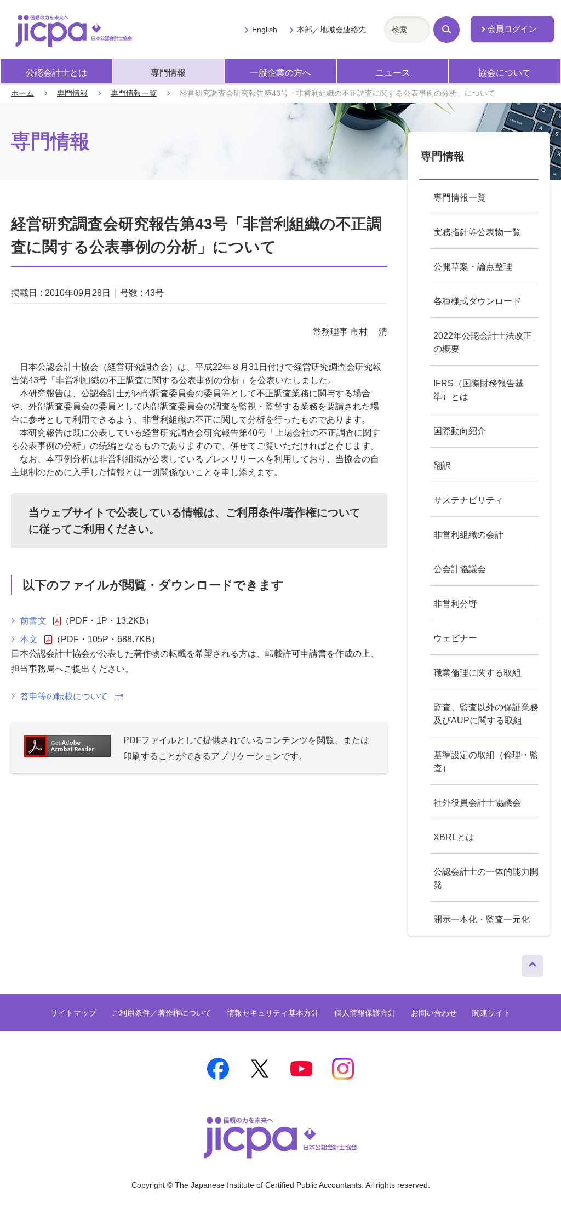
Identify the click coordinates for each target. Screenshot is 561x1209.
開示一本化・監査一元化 (481, 919)
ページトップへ (532, 963)
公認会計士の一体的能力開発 (486, 878)
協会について (504, 72)
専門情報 (168, 72)
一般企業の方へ (280, 72)
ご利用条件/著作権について (293, 512)
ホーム (22, 93)
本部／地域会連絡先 (331, 29)
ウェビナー (455, 638)
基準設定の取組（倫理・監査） (486, 761)
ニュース (392, 72)
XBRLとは (453, 837)
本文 (29, 639)
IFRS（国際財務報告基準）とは (478, 390)
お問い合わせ (434, 1012)
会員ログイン (512, 29)
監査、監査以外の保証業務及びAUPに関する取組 (486, 714)
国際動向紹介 (459, 431)
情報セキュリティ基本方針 (273, 1012)
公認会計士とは (56, 72)
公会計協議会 (459, 569)
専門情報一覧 (134, 93)
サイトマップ (73, 1012)
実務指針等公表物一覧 (477, 232)
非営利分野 (455, 603)
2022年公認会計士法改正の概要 (482, 342)
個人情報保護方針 (365, 1012)
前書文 (33, 620)
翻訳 (442, 465)
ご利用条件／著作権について (161, 1012)
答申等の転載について (64, 696)
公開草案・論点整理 (472, 266)
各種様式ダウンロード (477, 301)
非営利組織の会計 (468, 534)
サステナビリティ (468, 500)
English (264, 29)
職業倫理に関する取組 (477, 672)
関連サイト (491, 1012)
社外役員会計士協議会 (477, 802)
